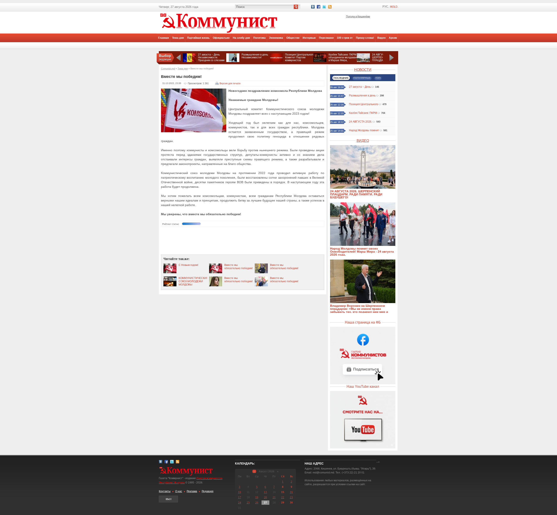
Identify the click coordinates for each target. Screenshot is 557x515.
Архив (393, 37)
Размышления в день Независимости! (255, 56)
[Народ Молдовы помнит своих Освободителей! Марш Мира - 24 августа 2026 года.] (365, 245)
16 (291, 492)
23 (291, 497)
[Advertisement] (242, 241)
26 (256, 502)
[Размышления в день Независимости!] (232, 61)
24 (239, 502)
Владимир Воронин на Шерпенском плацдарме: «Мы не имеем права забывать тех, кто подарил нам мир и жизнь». (359, 310)
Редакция (207, 491)
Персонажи (326, 37)
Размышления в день (362, 95)
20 (265, 497)
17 (239, 497)
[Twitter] (324, 6)
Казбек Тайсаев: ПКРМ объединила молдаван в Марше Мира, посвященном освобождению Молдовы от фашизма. (343, 61)
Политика (259, 37)
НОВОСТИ (362, 70)
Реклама (192, 491)
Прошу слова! (365, 37)
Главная (163, 37)
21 (274, 497)
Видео (381, 37)
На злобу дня (241, 37)
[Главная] (218, 32)
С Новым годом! (188, 265)
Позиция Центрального (363, 104)
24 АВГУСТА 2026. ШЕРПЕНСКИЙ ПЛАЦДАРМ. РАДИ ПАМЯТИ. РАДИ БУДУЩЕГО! (356, 194)
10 (239, 492)
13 (265, 492)
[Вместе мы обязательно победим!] (215, 272)
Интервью (309, 37)
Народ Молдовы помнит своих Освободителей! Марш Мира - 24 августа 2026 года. (362, 251)
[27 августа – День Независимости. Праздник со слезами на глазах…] (189, 61)
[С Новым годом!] (169, 272)
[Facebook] (318, 6)
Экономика (276, 37)
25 (248, 502)
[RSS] (330, 6)
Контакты (165, 491)
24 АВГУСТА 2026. (360, 121)
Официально (221, 37)
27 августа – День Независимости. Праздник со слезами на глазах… (211, 59)
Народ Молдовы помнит (364, 130)
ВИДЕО (363, 141)
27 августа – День (360, 86)
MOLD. (394, 6)
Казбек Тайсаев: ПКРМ (363, 112)
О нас (178, 491)
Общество (292, 37)
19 (256, 497)
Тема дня (178, 37)
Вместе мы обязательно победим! (238, 266)
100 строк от (345, 37)
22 (282, 497)
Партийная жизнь (198, 37)
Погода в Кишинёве (358, 16)
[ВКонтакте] (313, 6)
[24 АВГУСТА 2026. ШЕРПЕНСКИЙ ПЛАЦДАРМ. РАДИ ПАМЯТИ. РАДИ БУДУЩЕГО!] (363, 61)
